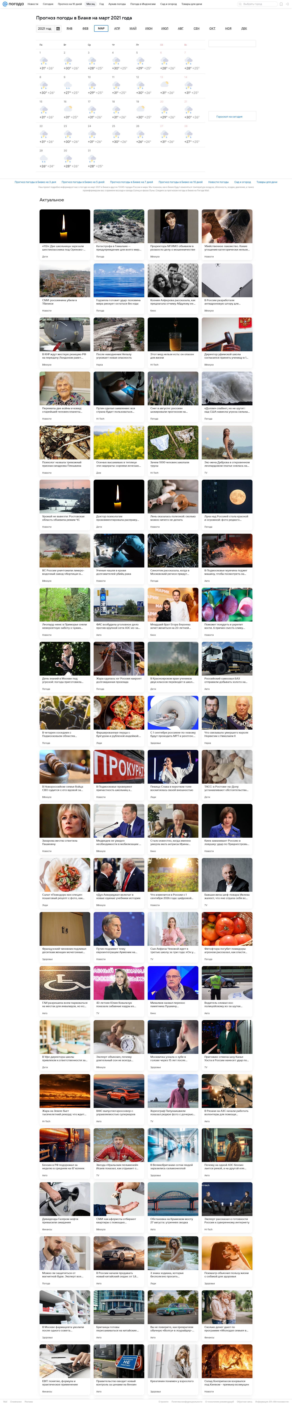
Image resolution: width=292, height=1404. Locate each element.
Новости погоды (218, 182)
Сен (196, 28)
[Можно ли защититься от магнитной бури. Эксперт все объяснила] (65, 1261)
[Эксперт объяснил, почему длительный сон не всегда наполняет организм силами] (119, 1045)
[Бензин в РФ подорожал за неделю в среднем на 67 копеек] (65, 1153)
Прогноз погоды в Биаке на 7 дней (131, 182)
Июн (148, 28)
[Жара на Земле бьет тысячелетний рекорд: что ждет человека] (65, 1099)
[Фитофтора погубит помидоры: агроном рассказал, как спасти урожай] (227, 937)
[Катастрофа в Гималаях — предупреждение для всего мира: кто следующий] (119, 234)
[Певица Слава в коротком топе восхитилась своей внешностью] (173, 775)
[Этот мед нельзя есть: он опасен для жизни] (173, 343)
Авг (180, 28)
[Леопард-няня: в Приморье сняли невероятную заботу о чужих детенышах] (65, 613)
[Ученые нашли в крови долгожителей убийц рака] (119, 559)
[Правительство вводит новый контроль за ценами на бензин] (119, 1369)
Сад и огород (242, 182)
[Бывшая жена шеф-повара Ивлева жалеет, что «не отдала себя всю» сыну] (227, 883)
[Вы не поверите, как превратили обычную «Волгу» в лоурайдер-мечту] (173, 1315)
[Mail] (5, 4)
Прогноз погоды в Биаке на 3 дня (35, 182)
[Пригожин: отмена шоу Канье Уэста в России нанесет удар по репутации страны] (227, 1045)
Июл (164, 28)
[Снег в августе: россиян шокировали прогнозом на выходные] (173, 397)
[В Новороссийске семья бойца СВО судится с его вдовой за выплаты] (65, 775)
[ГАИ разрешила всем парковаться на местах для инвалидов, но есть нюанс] (65, 991)
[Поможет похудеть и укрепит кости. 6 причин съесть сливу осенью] (227, 613)
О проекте (163, 1402)
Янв (69, 28)
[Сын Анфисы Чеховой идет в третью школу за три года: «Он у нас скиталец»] (173, 937)
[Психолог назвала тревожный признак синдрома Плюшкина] (65, 451)
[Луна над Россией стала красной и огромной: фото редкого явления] (227, 505)
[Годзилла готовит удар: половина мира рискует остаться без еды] (119, 288)
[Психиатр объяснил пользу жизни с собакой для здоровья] (227, 1261)
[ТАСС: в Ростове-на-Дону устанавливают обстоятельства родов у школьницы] (227, 775)
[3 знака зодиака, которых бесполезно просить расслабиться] (173, 1261)
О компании (16, 1402)
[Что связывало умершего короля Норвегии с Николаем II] (227, 721)
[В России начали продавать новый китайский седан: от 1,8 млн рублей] (119, 1261)
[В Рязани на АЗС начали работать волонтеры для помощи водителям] (227, 1099)
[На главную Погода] (15, 4)
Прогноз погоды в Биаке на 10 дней (181, 182)
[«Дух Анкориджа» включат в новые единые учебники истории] (119, 883)
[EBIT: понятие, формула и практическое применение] (65, 1369)
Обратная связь (244, 1402)
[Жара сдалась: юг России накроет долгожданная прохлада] (119, 667)
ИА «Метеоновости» (279, 1402)
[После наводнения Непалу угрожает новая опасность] (119, 343)
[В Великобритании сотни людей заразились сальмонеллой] (173, 1153)
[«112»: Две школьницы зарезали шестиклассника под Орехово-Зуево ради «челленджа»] (65, 234)
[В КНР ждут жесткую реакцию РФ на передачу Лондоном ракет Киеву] (65, 343)
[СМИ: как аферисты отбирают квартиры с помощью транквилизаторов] (119, 1207)
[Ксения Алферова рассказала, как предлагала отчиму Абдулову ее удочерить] (173, 288)
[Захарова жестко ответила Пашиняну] (65, 829)
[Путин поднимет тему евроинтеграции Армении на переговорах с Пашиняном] (119, 937)
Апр (117, 28)
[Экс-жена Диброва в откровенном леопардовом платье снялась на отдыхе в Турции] (227, 451)
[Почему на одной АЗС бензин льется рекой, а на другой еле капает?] (227, 1153)
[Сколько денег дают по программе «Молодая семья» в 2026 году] (227, 1315)
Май (133, 28)
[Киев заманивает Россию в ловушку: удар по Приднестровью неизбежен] (227, 829)
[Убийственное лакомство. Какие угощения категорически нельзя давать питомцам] (227, 234)
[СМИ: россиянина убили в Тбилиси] (65, 288)
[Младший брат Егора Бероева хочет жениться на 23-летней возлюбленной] (173, 613)
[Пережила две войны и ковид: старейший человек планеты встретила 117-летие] (65, 397)
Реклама (29, 1402)
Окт (212, 28)
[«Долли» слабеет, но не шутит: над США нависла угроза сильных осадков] (227, 397)
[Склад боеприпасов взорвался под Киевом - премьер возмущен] (227, 1369)
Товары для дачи (267, 182)
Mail (5, 1402)
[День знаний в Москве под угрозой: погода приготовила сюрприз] (65, 667)
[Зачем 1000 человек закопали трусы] (173, 451)
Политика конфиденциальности (187, 1402)
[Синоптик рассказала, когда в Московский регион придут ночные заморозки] (173, 559)
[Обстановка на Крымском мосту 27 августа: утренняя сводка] (173, 1207)
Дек (244, 28)
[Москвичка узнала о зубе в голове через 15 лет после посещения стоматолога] (173, 1045)
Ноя (228, 28)
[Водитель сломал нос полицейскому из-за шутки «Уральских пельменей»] (227, 991)
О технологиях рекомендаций (219, 1402)
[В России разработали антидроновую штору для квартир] (227, 288)
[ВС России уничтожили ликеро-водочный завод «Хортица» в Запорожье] (65, 559)
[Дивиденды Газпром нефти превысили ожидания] (65, 1207)
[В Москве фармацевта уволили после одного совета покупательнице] (65, 1315)
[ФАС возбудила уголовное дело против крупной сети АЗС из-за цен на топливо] (119, 613)
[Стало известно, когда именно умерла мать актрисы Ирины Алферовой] (173, 829)
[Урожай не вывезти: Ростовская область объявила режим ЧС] (65, 505)
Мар (101, 28)
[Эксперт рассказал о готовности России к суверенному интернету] (227, 1207)
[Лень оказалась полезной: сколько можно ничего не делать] (173, 505)
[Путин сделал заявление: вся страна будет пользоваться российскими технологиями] (119, 397)
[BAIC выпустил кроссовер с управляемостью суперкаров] (119, 1099)
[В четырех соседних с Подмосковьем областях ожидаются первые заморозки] (65, 721)
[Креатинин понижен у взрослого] (173, 1369)
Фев (85, 28)
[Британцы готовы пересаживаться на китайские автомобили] (119, 1315)
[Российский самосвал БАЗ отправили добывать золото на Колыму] (227, 667)
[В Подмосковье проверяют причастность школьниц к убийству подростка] (119, 775)
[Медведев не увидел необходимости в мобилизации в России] (119, 829)
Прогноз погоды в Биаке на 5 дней (83, 182)
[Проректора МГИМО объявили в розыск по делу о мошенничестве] (173, 234)
